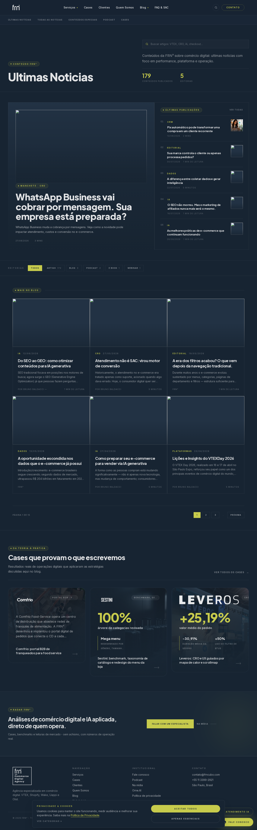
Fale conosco (140, 774)
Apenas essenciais (185, 818)
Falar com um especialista (170, 724)
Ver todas (236, 110)
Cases (88, 7)
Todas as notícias (50, 19)
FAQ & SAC (162, 7)
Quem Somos (125, 7)
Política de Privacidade (85, 815)
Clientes (104, 7)
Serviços (71, 7)
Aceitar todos (185, 808)
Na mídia (202, 724)
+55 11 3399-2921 (202, 779)
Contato (233, 7)
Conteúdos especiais (82, 19)
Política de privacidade (146, 795)
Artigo (54, 268)
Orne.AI (136, 790)
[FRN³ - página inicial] (16, 7)
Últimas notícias (19, 19)
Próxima (235, 515)
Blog (144, 7)
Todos (35, 268)
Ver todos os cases (231, 572)
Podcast (109, 19)
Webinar (134, 268)
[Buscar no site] (216, 7)
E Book (114, 268)
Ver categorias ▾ (49, 821)
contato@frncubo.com (206, 774)
